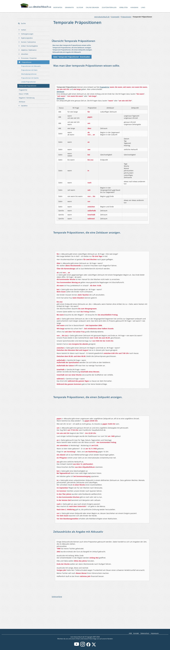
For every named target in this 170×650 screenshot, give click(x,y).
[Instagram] (82, 646)
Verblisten (123, 7)
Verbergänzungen (27, 34)
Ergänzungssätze (27, 38)
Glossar (80, 7)
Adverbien (24, 54)
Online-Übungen (92, 7)
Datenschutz (145, 633)
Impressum (155, 633)
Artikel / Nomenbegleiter (29, 46)
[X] (94, 646)
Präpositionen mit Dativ (29, 70)
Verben (23, 30)
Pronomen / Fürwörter (29, 58)
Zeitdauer (60, 91)
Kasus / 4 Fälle (23, 94)
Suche (23, 23)
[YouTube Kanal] (76, 646)
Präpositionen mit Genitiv (30, 78)
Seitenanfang (57, 596)
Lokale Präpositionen (28, 82)
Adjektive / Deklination (29, 50)
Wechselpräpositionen (29, 74)
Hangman (134, 7)
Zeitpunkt (60, 98)
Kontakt (136, 633)
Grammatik (69, 7)
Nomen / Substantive (28, 42)
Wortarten (57, 7)
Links (143, 7)
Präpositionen (126, 17)
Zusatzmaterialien (109, 7)
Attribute (22, 102)
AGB (130, 633)
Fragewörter (23, 90)
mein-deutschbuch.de (102, 17)
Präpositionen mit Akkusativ (31, 66)
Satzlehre (24, 106)
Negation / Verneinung (26, 98)
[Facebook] (88, 646)
